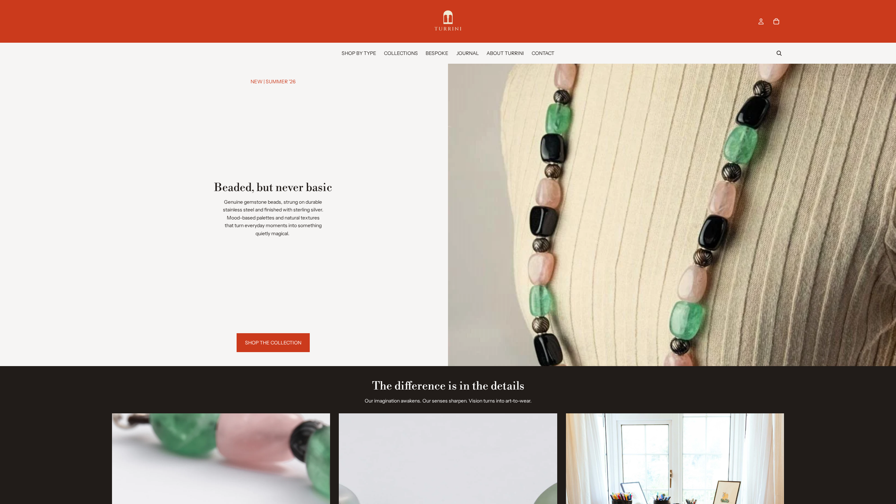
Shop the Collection (273, 343)
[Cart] (776, 21)
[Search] (779, 53)
